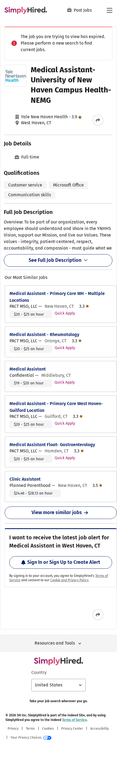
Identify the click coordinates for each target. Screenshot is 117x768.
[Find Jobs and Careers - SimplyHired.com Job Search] (25, 10)
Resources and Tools (55, 643)
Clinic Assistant (25, 479)
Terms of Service (74, 720)
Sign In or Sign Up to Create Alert (63, 562)
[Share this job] (98, 120)
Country (39, 672)
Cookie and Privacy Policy (69, 580)
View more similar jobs (57, 512)
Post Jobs (83, 10)
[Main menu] (109, 10)
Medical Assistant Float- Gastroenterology (52, 444)
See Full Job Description (55, 260)
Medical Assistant (28, 369)
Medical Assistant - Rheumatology (44, 334)
